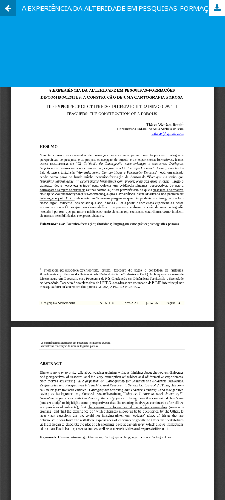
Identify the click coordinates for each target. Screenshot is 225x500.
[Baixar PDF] (217, 8)
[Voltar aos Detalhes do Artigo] (8, 8)
